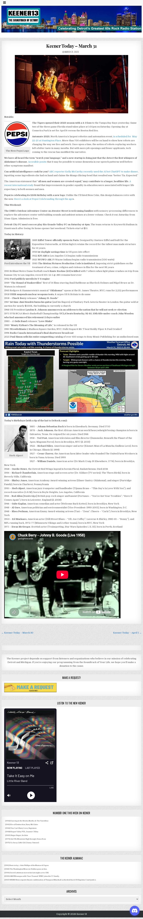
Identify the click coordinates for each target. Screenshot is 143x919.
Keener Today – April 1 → (127, 632)
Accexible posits (37, 161)
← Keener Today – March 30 (17, 632)
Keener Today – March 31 (71, 46)
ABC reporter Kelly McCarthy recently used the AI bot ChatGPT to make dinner (93, 171)
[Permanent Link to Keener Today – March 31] (71, 84)
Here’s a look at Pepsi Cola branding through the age (43, 199)
